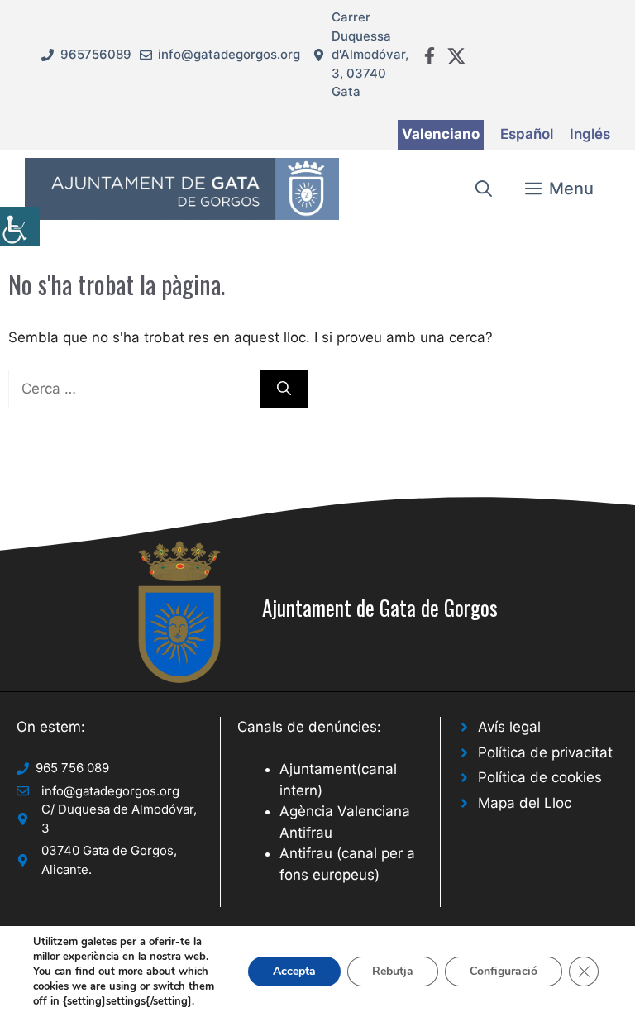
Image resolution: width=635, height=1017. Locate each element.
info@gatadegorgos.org (229, 54)
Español (526, 134)
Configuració (503, 971)
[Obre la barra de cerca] (483, 188)
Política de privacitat (545, 752)
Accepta (294, 971)
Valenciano (441, 134)
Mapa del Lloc (524, 803)
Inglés (590, 134)
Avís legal (509, 727)
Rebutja (392, 971)
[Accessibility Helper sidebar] (20, 226)
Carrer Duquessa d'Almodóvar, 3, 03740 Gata (370, 54)
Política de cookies (540, 777)
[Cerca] (284, 389)
